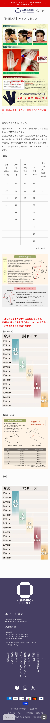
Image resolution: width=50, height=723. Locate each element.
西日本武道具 (21, 709)
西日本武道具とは (38, 662)
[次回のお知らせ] (45, 3)
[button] (5, 11)
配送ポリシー (40, 713)
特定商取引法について (25, 664)
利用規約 (7, 657)
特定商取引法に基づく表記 (21, 717)
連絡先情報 (37, 717)
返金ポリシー (34, 709)
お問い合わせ (29, 659)
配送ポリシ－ (16, 659)
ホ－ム (42, 656)
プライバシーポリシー (15, 713)
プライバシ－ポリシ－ (20, 664)
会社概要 (33, 657)
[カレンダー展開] (44, 717)
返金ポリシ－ (12, 659)
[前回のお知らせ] (5, 3)
